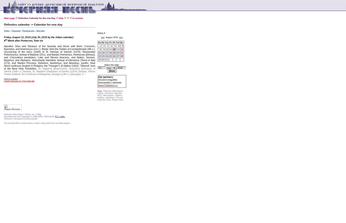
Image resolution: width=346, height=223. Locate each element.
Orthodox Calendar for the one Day (36, 18)
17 (107, 53)
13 (118, 49)
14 (122, 49)
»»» (121, 37)
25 (111, 56)
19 (114, 53)
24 (107, 56)
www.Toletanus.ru (108, 85)
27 (118, 56)
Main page (9, 18)
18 (111, 53)
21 (122, 53)
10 (107, 49)
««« (103, 37)
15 (100, 53)
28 (122, 56)
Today (7, 31)
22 (100, 56)
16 (103, 53)
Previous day (28, 31)
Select (100, 33)
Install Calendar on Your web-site (19, 81)
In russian (77, 18)
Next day (40, 31)
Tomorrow (16, 31)
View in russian (11, 79)
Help (61, 18)
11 (111, 49)
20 (118, 53)
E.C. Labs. (60, 116)
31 (107, 59)
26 (114, 56)
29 (100, 59)
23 (103, 56)
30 (103, 59)
